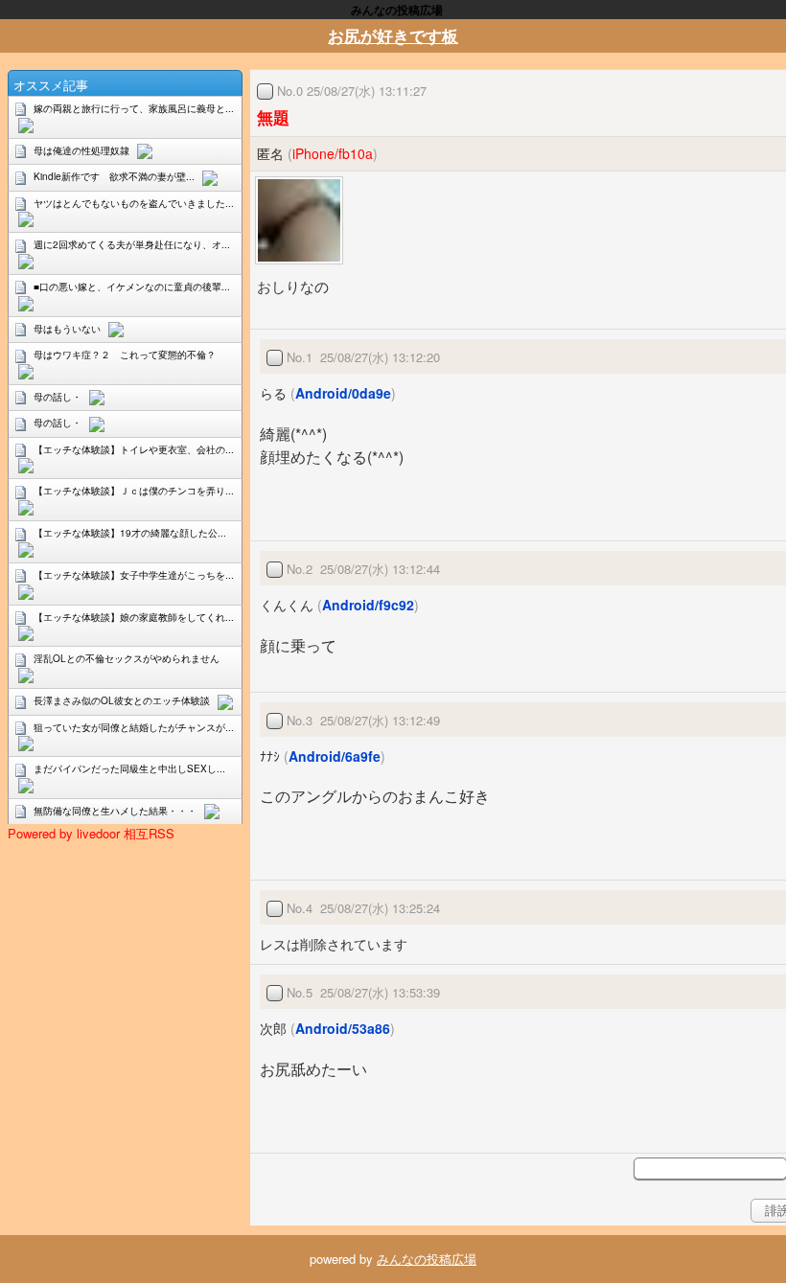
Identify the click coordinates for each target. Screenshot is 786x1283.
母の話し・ (57, 396)
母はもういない (67, 328)
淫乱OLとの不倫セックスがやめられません (127, 658)
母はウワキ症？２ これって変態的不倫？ (125, 354)
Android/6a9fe (335, 756)
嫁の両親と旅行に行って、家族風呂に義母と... (134, 108)
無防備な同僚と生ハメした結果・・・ (115, 810)
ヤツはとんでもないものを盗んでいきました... (134, 203)
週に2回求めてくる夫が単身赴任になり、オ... (132, 244)
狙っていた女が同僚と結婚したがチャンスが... (134, 727)
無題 (273, 116)
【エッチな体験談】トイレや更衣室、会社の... (134, 449)
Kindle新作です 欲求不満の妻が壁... (114, 176)
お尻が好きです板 (393, 35)
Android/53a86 (342, 1028)
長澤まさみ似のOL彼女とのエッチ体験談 (122, 700)
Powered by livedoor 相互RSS (91, 833)
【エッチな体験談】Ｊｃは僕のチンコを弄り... (134, 490)
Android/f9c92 (368, 604)
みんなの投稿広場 (426, 1258)
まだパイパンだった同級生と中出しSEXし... (129, 768)
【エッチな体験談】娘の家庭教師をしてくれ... (134, 617)
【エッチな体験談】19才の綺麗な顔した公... (130, 532)
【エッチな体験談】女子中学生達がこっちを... (134, 575)
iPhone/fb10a (332, 153)
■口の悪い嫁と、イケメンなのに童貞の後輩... (132, 286)
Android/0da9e (343, 392)
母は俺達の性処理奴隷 (81, 150)
